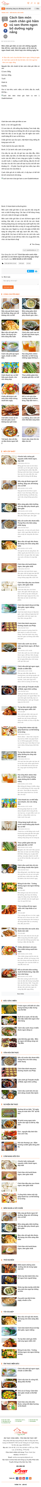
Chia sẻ (31, 271)
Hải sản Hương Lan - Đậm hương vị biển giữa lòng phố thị (28, 1145)
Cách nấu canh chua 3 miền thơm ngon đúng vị (28, 1029)
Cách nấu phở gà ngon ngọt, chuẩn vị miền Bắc (10, 356)
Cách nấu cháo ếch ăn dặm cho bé (30, 440)
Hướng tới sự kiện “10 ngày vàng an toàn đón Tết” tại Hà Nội (28, 1111)
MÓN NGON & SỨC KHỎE (25, 488)
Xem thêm (20, 994)
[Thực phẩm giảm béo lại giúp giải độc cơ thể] (9, 846)
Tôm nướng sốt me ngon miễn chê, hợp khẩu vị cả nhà (27, 908)
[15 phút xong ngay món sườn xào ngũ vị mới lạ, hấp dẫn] (9, 1124)
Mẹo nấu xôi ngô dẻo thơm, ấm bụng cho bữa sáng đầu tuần (9, 334)
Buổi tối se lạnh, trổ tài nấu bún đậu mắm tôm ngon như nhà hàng (28, 1019)
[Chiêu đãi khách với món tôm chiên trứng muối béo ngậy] (9, 950)
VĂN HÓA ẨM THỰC (23, 527)
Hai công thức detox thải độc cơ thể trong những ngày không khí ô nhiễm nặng (30, 356)
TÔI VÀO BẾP (21, 609)
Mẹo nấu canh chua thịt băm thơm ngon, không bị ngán (22, 57)
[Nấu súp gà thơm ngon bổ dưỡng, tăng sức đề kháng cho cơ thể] (9, 484)
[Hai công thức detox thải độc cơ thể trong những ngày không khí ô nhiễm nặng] (9, 778)
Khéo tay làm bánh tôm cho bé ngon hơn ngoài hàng (28, 1277)
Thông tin (17, 1484)
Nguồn (30, 250)
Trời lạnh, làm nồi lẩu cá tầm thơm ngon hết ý (9, 441)
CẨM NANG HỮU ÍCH (24, 463)
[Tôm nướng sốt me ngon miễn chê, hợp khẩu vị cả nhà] (9, 909)
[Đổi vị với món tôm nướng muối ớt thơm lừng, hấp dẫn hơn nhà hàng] (9, 973)
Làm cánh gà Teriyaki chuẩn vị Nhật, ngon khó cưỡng (28, 1081)
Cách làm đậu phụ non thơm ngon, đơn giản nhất (28, 584)
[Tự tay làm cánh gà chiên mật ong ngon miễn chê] (9, 710)
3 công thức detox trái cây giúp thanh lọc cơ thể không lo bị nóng (28, 730)
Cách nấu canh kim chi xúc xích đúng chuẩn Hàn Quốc (28, 1092)
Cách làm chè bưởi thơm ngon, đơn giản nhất (27, 565)
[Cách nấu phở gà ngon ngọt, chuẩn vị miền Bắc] (9, 669)
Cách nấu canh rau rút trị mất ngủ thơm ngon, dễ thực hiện (30, 334)
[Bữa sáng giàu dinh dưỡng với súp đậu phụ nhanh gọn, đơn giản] (9, 507)
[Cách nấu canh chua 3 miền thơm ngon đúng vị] (9, 1031)
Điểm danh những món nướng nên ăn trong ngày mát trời (27, 1267)
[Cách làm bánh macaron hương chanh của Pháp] (9, 626)
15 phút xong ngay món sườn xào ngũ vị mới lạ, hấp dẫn (28, 1122)
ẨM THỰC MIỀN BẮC (11, 1364)
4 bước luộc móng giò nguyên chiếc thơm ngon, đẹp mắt (27, 459)
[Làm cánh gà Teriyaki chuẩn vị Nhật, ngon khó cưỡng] (9, 690)
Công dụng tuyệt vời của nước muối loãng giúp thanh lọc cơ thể (28, 824)
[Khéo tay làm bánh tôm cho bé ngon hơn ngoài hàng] (9, 1279)
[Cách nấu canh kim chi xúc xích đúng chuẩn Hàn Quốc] (9, 868)
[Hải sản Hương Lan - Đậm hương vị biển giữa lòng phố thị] (9, 1146)
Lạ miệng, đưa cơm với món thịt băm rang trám (31, 419)
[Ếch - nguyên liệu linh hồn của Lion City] (9, 1135)
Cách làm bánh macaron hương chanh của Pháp (27, 1070)
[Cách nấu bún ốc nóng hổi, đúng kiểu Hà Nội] (9, 1383)
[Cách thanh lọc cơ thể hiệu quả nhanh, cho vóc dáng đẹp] (9, 803)
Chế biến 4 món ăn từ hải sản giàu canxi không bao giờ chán (9, 420)
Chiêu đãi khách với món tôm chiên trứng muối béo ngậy (9, 398)
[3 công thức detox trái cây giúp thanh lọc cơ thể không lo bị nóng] (9, 731)
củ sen (28, 263)
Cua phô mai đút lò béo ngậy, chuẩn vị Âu (26, 1299)
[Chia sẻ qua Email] (5, 36)
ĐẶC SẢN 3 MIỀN (10, 1001)
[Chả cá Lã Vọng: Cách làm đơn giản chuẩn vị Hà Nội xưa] (9, 1394)
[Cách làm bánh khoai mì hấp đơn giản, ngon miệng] (9, 608)
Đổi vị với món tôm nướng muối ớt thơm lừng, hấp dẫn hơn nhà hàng (30, 399)
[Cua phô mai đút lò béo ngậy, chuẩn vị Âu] (9, 1301)
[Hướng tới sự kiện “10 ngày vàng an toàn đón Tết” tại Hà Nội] (9, 1112)
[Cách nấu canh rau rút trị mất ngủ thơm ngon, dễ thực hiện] (9, 647)
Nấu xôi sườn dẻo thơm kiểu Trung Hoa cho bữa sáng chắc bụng (28, 523)
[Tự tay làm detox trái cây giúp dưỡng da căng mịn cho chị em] (9, 755)
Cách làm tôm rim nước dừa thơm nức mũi (28, 930)
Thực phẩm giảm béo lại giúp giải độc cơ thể (30, 376)
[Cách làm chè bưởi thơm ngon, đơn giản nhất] (9, 567)
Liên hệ (24, 1484)
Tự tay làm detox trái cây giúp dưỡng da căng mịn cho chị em (27, 754)
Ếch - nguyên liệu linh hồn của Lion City (27, 1133)
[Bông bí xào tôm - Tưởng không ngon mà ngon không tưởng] (9, 887)
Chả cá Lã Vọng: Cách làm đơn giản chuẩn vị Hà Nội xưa (28, 1393)
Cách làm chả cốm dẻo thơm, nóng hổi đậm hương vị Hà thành (28, 1404)
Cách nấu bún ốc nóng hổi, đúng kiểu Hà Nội (28, 1381)
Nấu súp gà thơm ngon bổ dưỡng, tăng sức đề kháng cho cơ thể (10, 313)
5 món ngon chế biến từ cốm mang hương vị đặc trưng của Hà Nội (28, 1008)
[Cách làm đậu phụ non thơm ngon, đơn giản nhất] (9, 586)
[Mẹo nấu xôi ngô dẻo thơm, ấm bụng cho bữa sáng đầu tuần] (9, 545)
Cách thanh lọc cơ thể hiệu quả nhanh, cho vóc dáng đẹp (9, 377)
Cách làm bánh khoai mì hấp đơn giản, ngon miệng (28, 1329)
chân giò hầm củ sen (10, 263)
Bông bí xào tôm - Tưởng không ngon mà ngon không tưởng (28, 886)
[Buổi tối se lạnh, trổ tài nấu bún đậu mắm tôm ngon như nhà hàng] (9, 1020)
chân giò (21, 263)
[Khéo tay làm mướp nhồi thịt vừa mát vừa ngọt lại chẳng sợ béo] (9, 1290)
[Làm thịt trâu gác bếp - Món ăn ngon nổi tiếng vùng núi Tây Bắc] (9, 1042)
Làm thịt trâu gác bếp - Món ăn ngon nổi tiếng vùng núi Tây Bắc (28, 1041)
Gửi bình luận (8, 287)
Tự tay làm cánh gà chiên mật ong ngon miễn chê (27, 708)
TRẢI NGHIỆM (8, 1260)
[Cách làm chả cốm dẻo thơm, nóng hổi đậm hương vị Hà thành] (9, 1405)
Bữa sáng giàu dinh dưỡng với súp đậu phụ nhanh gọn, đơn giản (30, 313)
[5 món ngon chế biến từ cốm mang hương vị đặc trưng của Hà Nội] (9, 1009)
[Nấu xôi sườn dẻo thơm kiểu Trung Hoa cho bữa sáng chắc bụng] (9, 524)
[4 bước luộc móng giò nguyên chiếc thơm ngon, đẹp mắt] (9, 460)
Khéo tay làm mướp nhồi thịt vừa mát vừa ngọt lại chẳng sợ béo (28, 1289)
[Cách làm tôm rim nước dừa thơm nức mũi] (9, 932)
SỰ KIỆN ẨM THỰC (10, 1104)
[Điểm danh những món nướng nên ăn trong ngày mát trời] (9, 1268)
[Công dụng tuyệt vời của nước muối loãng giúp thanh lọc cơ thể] (9, 825)
